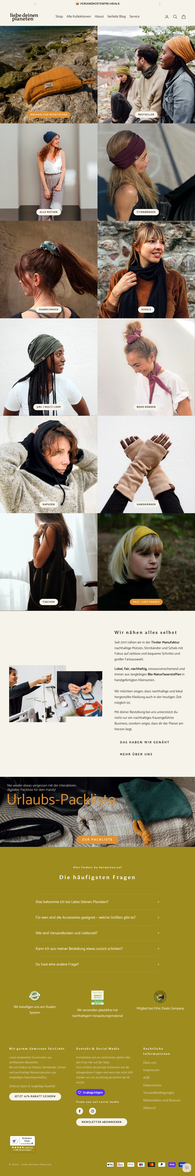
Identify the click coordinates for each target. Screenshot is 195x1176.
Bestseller (146, 115)
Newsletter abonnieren (102, 1122)
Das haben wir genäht (145, 742)
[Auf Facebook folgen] (80, 1111)
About (99, 16)
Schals (146, 310)
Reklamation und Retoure (161, 1100)
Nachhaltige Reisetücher (48, 115)
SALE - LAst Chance (146, 602)
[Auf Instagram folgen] (92, 1111)
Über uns (149, 1063)
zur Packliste (97, 839)
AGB (146, 1078)
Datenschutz (152, 1085)
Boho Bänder (146, 407)
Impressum (151, 1070)
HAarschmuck (48, 310)
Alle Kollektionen (79, 16)
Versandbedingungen (158, 1093)
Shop (59, 16)
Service (134, 16)
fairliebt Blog (117, 16)
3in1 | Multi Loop (49, 407)
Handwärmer (146, 505)
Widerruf (149, 1108)
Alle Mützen (49, 212)
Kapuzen (49, 505)
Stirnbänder (146, 212)
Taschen (49, 602)
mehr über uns (136, 754)
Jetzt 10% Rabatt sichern (35, 1096)
